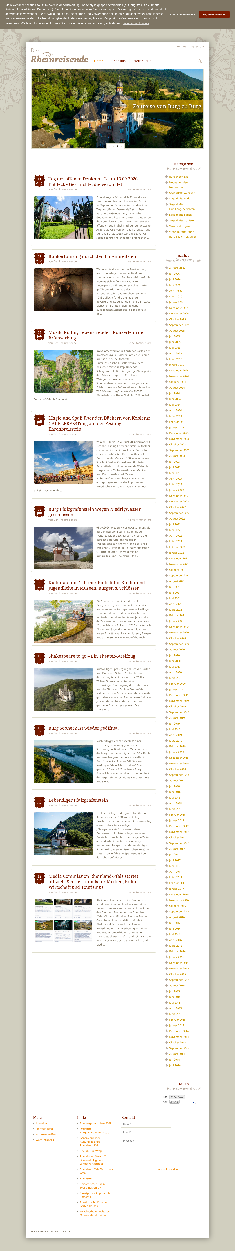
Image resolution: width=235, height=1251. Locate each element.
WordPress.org (45, 1140)
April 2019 (175, 735)
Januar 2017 (176, 888)
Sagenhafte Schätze (181, 220)
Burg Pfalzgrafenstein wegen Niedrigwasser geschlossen (94, 511)
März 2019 (175, 740)
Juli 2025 (174, 336)
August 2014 (177, 1054)
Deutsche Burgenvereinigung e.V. (94, 1130)
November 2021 (179, 564)
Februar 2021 (177, 615)
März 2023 (175, 484)
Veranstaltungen (179, 226)
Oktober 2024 (177, 382)
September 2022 (179, 513)
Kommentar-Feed (46, 1134)
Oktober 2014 (177, 1042)
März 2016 (175, 945)
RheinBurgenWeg (91, 1151)
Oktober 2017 (177, 837)
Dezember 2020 (179, 626)
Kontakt (181, 46)
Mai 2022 (174, 530)
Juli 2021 (174, 587)
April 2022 (175, 535)
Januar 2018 (176, 820)
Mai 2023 (174, 473)
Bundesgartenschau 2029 (95, 1123)
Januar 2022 (176, 552)
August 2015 (177, 985)
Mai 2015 (174, 1002)
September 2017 (179, 843)
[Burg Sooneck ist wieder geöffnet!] (63, 761)
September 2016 (179, 911)
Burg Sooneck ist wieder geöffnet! (83, 728)
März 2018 (175, 809)
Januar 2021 (176, 621)
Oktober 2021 (177, 569)
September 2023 (179, 450)
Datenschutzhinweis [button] (136, 23)
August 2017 (177, 849)
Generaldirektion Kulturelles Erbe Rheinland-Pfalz (90, 1141)
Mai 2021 (174, 598)
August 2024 (177, 387)
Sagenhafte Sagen (180, 214)
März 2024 (175, 416)
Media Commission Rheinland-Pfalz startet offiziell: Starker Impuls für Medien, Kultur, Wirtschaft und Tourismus (93, 881)
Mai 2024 (174, 404)
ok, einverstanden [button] (214, 14)
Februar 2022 (177, 547)
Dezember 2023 (179, 433)
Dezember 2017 (179, 826)
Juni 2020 (175, 661)
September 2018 (179, 775)
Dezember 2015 (179, 962)
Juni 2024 (175, 399)
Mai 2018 (174, 797)
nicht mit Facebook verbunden (165, 1097)
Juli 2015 (174, 991)
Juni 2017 (175, 860)
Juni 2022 (175, 524)
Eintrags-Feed (44, 1128)
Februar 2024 (177, 421)
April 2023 (175, 478)
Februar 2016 (177, 951)
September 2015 (179, 980)
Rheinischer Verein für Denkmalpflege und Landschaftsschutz (94, 1160)
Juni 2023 (175, 467)
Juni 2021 (175, 592)
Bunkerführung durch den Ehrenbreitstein (93, 256)
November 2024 (179, 376)
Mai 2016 (174, 934)
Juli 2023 (174, 461)
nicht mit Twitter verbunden (165, 1102)
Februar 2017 (177, 883)
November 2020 (179, 632)
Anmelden (42, 1123)
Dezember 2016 (179, 894)
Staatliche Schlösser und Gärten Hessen (95, 1204)
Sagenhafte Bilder (180, 198)
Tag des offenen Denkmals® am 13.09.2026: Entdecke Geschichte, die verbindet (93, 181)
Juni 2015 (175, 997)
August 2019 (177, 718)
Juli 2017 (174, 854)
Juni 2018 (175, 792)
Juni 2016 (175, 928)
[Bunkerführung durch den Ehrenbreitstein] (63, 289)
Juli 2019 (174, 723)
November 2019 (179, 700)
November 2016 (179, 900)
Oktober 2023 (177, 444)
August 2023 (177, 456)
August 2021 (177, 581)
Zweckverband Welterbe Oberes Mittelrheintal (95, 1213)
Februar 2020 (177, 683)
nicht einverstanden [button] (182, 14)
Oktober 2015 (177, 974)
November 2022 (179, 501)
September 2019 (179, 712)
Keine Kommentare (139, 189)
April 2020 (175, 672)
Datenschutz (65, 1231)
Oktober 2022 (177, 507)
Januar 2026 (176, 302)
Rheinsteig (86, 1178)
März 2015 (175, 1014)
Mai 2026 (174, 285)
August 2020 (177, 649)
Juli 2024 (174, 393)
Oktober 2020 (177, 638)
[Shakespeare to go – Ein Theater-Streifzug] (63, 689)
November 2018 (179, 763)
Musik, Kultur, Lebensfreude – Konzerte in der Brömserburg (96, 335)
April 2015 (175, 1008)
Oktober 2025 (177, 319)
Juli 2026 (174, 273)
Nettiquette (142, 61)
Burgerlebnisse (178, 176)
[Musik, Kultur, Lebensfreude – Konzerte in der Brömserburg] (63, 371)
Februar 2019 (177, 746)
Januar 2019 (176, 752)
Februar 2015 (177, 1019)
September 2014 (179, 1048)
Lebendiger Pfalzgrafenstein (78, 800)
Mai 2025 (174, 347)
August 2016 (177, 917)
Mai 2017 (174, 866)
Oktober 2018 (177, 769)
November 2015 (179, 968)
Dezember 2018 (179, 757)
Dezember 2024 (179, 370)
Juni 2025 (175, 342)
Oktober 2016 (177, 905)
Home (98, 61)
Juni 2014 (175, 1065)
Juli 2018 (174, 786)
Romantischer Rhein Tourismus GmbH (92, 1185)
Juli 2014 (174, 1059)
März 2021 (175, 609)
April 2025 (175, 353)
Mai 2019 (174, 729)
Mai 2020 (174, 666)
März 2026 (175, 296)
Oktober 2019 (177, 706)
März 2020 (175, 678)
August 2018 (177, 780)
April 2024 (175, 410)
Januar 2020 (176, 689)
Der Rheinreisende (65, 189)
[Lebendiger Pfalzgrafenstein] (63, 833)
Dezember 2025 (179, 308)
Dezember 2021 (179, 558)
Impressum (197, 46)
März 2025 (175, 359)
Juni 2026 (175, 279)
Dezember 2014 (179, 1031)
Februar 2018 (177, 814)
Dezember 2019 (179, 695)
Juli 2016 (174, 923)
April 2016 (175, 940)
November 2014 (179, 1036)
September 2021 (179, 575)
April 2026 (175, 290)
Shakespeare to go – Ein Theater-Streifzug (91, 656)
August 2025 (177, 330)
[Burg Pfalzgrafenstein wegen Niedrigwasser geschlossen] (63, 548)
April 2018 (175, 803)
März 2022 (175, 541)
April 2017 (175, 871)
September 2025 (179, 325)
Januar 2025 (176, 364)
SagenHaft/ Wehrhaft (182, 193)
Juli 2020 (174, 655)
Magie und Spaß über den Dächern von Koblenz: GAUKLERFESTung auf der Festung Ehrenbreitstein (99, 423)
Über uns (118, 61)
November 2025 (179, 313)
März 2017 (175, 877)
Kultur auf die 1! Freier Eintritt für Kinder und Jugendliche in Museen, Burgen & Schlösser (96, 585)
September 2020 (179, 644)
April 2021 (175, 604)
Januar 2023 (176, 490)
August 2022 (177, 518)
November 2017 (179, 831)
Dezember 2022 (179, 495)
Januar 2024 (176, 427)
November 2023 (179, 439)
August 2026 (177, 268)
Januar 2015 (176, 1025)
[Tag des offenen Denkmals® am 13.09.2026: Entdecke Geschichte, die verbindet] (63, 217)
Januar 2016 (176, 957)
